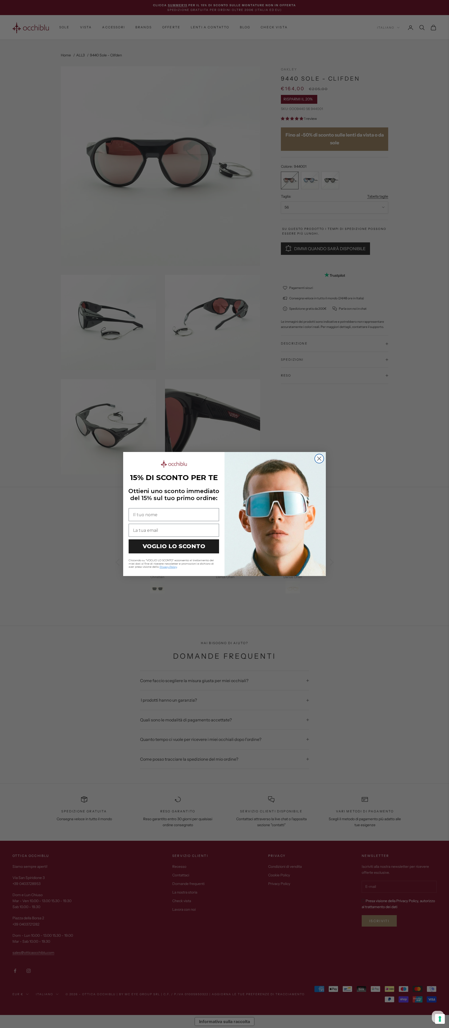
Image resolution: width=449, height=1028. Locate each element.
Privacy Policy (168, 566)
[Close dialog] (319, 458)
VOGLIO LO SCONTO (174, 546)
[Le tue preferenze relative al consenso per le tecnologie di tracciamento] (440, 1019)
